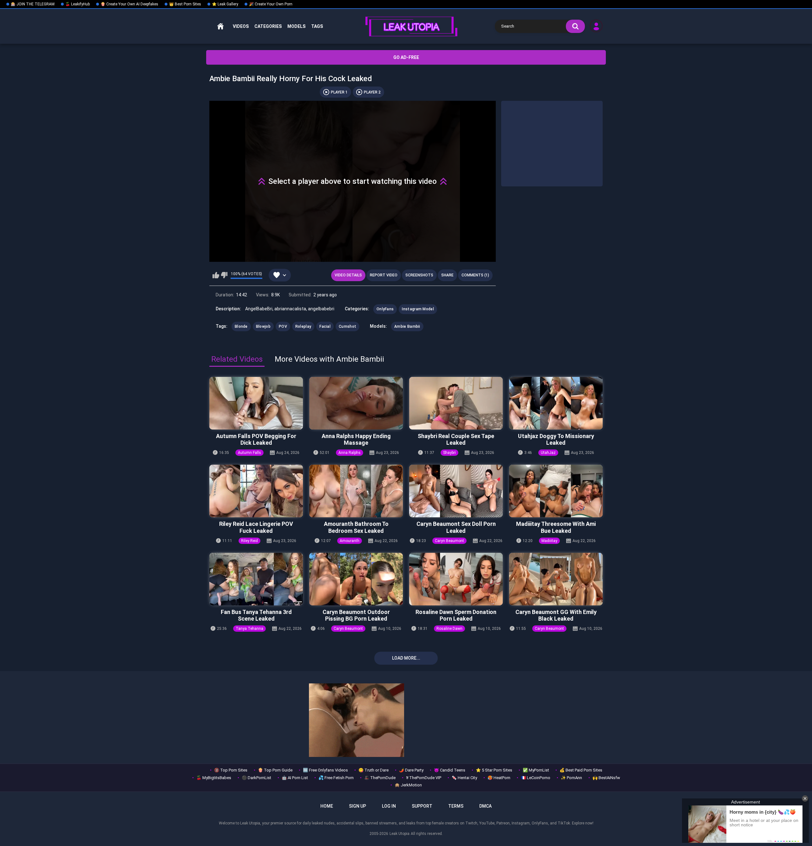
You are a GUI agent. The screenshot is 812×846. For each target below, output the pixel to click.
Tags (317, 26)
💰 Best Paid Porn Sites (581, 770)
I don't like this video (224, 275)
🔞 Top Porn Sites (230, 770)
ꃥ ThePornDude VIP (423, 777)
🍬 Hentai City (464, 777)
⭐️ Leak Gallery (225, 4)
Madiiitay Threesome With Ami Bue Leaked (556, 527)
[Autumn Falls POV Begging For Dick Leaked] (256, 403)
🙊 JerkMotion (408, 785)
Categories (268, 26)
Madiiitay (549, 541)
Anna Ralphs (349, 452)
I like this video (216, 275)
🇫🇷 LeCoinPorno (535, 777)
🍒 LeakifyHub (77, 4)
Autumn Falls (249, 452)
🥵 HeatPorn (499, 777)
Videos (241, 26)
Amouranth (349, 541)
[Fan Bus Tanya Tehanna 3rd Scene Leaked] (256, 579)
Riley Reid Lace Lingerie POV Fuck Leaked (256, 527)
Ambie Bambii (407, 326)
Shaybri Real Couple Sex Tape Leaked (456, 439)
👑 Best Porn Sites (185, 4)
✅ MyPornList (536, 770)
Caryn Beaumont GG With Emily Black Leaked (556, 615)
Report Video (383, 275)
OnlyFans (385, 309)
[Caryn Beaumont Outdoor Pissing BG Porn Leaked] (356, 579)
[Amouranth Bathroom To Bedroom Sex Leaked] (356, 491)
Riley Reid (249, 541)
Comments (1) (475, 275)
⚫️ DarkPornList (256, 777)
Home (220, 26)
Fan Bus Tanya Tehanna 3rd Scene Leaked (256, 615)
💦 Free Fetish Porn (336, 777)
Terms (455, 806)
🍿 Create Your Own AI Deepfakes (129, 4)
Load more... (406, 658)
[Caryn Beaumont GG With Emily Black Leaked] (556, 579)
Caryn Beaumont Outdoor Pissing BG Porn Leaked (356, 615)
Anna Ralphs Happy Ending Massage (356, 439)
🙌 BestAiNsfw (606, 777)
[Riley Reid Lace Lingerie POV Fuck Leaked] (256, 491)
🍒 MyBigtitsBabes (213, 777)
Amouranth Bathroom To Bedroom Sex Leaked (356, 527)
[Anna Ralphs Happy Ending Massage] (356, 403)
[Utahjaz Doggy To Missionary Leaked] (556, 403)
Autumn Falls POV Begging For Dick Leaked (256, 439)
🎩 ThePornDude (380, 777)
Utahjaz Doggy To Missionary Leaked (556, 439)
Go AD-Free (406, 57)
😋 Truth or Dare (373, 770)
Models (296, 26)
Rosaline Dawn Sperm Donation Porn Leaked (456, 615)
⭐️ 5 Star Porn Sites (494, 770)
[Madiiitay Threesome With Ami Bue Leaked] (556, 491)
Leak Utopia (399, 833)
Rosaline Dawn (449, 628)
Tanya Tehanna (249, 628)
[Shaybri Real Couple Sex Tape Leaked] (456, 403)
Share (447, 275)
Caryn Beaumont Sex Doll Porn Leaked (456, 527)
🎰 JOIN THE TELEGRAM (33, 4)
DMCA (485, 806)
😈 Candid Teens (449, 770)
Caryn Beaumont (449, 541)
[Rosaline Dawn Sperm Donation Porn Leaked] (456, 579)
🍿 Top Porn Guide (275, 770)
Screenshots (419, 275)
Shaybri (449, 452)
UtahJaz (548, 452)
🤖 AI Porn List (295, 777)
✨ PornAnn (571, 777)
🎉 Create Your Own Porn (270, 4)
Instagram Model (418, 309)
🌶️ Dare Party (411, 770)
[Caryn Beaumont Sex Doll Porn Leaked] (456, 491)
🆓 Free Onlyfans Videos (325, 770)
